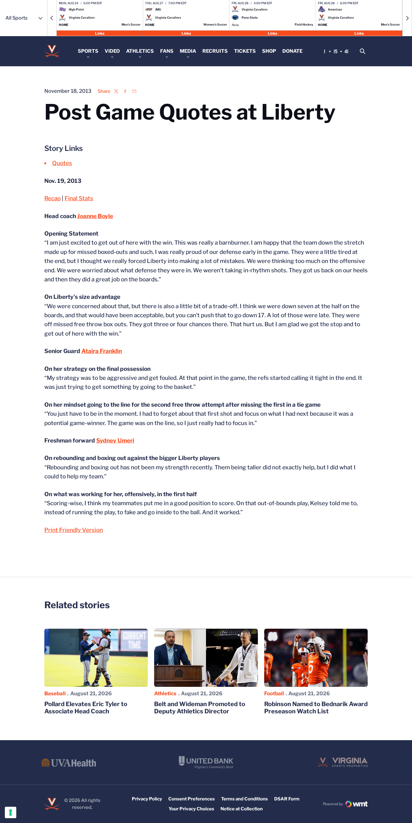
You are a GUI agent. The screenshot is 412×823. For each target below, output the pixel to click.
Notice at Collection (241, 809)
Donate (292, 51)
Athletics (140, 51)
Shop (269, 51)
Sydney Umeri (115, 440)
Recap (52, 198)
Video (112, 51)
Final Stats (79, 198)
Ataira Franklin (101, 351)
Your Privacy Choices (191, 809)
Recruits (215, 51)
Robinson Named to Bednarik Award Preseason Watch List (316, 707)
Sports (88, 51)
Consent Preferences (191, 799)
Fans (166, 51)
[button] (52, 18)
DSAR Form (286, 799)
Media (188, 51)
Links (99, 33)
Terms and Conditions (244, 799)
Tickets (245, 51)
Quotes (62, 163)
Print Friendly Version (73, 530)
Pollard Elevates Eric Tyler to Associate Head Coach (85, 707)
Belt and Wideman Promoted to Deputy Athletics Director (199, 707)
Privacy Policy (147, 799)
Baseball (55, 693)
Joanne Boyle (95, 216)
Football (274, 693)
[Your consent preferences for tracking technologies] (10, 812)
